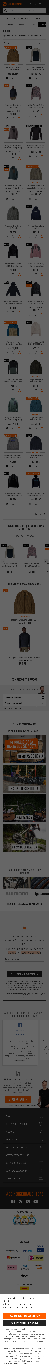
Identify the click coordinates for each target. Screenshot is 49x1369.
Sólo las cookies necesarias (24, 1323)
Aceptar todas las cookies (22, 1315)
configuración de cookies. (18, 1307)
